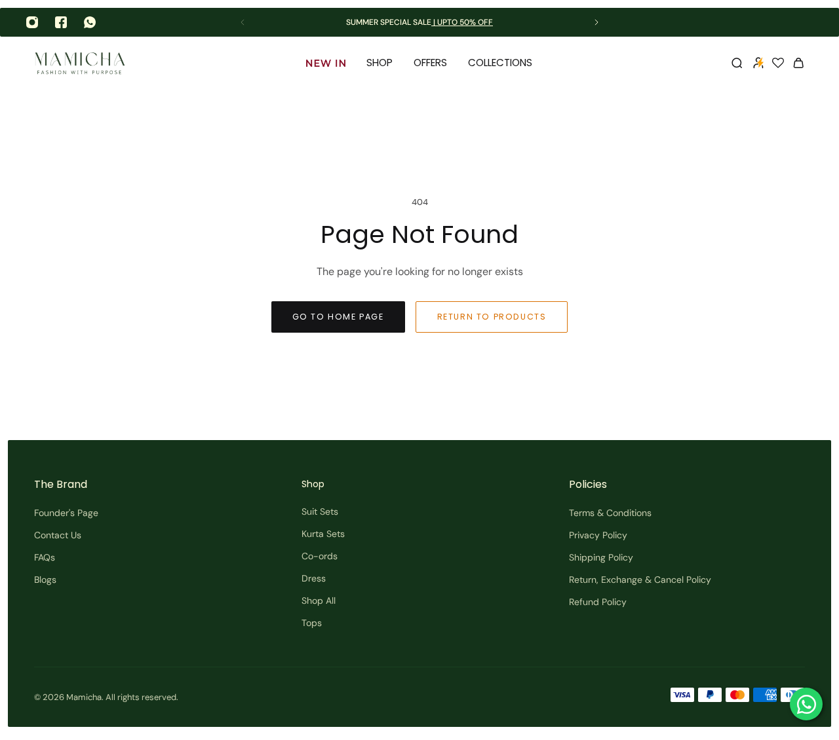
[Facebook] (61, 22)
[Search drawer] (736, 63)
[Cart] (798, 63)
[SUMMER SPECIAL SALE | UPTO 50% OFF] (419, 22)
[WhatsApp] (89, 22)
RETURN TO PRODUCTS (492, 316)
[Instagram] (32, 22)
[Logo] (80, 63)
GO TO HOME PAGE (338, 316)
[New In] (326, 63)
